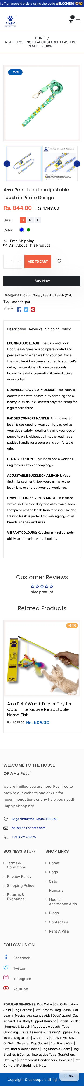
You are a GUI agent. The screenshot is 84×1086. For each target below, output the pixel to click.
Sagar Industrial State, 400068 (35, 819)
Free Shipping (22, 241)
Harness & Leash (17, 1027)
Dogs (36, 295)
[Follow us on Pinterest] (32, 309)
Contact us (58, 922)
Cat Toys (10, 1060)
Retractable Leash (46, 1027)
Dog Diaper (22, 1038)
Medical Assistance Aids (63, 901)
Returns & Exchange (16, 897)
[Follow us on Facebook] (19, 309)
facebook (21, 958)
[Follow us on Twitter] (25, 309)
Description (16, 329)
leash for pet (20, 302)
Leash (47, 295)
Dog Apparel (61, 1016)
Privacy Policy (19, 877)
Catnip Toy (40, 1038)
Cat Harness (44, 1010)
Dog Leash (63, 1010)
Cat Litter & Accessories (22, 1049)
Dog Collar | (45, 1004)
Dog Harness (22, 1010)
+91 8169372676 (24, 837)
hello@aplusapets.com (29, 828)
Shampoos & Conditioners (37, 1060)
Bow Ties (65, 1060)
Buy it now (42, 282)
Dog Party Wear (62, 1043)
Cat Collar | (62, 1004)
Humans (56, 890)
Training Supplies (59, 1032)
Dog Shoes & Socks (56, 1049)
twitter (19, 968)
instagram (22, 978)
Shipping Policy (58, 329)
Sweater (23, 1043)
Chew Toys (58, 1038)
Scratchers (66, 1055)
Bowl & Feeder (69, 1021)
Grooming (11, 1032)
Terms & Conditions (16, 865)
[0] (70, 21)
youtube (20, 989)
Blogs (54, 913)
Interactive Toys (44, 1055)
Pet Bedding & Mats (31, 1066)
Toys (65, 1027)
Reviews (35, 329)
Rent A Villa (59, 931)
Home (40, 38)
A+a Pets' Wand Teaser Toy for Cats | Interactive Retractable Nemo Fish (39, 709)
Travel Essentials (33, 1032)
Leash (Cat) (63, 295)
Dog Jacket (39, 1043)
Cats (26, 295)
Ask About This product (29, 245)
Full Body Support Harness (36, 1021)
